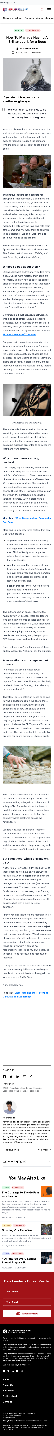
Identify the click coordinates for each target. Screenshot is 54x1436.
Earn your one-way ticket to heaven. (17, 1365)
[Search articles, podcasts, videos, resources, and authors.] (42, 9)
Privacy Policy (8, 1421)
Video (6, 1254)
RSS (45, 1421)
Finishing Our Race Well (17, 1230)
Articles (19, 18)
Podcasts (29, 18)
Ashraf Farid (30, 48)
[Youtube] (17, 1371)
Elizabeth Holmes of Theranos (19, 334)
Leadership (33, 30)
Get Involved (10, 1396)
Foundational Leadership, (22, 1088)
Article (19, 30)
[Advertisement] (27, 1029)
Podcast (7, 1225)
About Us (8, 1385)
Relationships (33, 1091)
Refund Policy (20, 1421)
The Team (8, 1390)
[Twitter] (8, 1371)
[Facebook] (4, 1371)
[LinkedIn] (13, 1371)
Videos (39, 18)
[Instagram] (21, 1371)
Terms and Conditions (34, 1421)
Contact (7, 1401)
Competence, (20, 1091)
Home (6, 1379)
